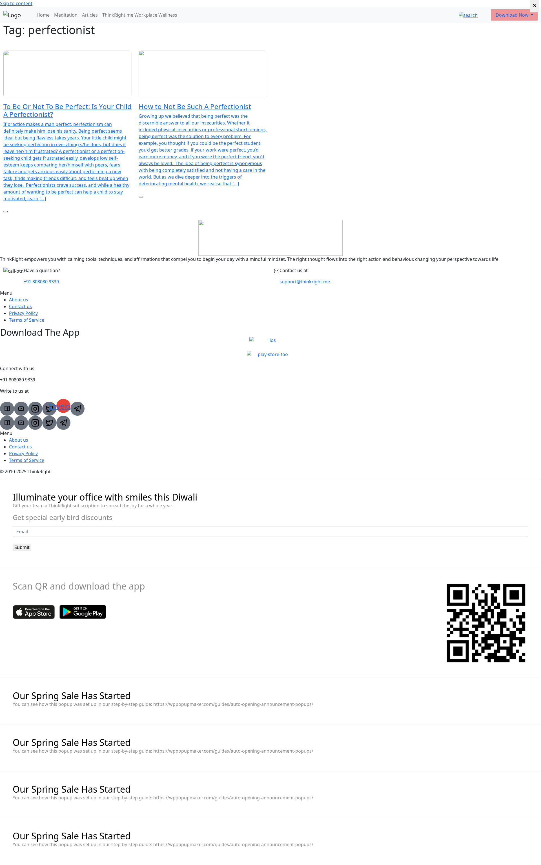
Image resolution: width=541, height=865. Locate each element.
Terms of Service (26, 320)
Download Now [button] (513, 15)
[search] (468, 15)
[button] (270, 293)
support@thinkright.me (305, 282)
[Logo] (12, 15)
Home (43, 15)
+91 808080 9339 (41, 282)
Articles (90, 15)
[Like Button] (5, 211)
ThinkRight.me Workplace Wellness (139, 15)
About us (18, 300)
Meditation (65, 15)
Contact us (20, 306)
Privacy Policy (23, 313)
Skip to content (16, 3)
